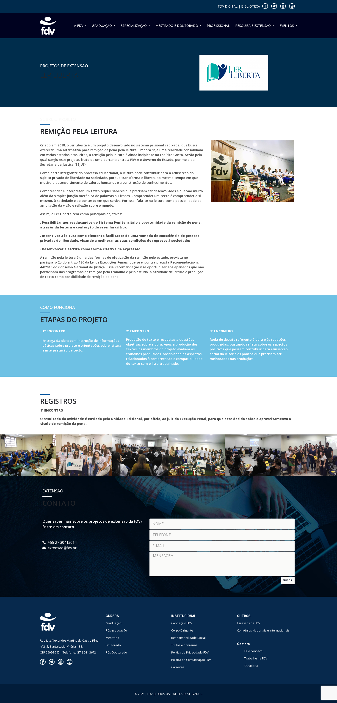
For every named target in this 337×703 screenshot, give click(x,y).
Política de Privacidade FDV (190, 652)
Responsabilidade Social (188, 638)
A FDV (78, 25)
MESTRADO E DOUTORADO (176, 25)
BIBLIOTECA (250, 6)
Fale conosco (253, 651)
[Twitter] (274, 6)
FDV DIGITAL (228, 6)
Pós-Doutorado (116, 652)
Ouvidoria (251, 666)
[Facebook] (265, 6)
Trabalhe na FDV (255, 658)
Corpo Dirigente (182, 630)
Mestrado (112, 638)
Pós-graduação (116, 630)
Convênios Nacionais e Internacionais (263, 630)
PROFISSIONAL (218, 25)
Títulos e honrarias (184, 645)
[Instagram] (292, 6)
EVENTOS (286, 25)
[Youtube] (283, 6)
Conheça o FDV (181, 623)
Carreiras (177, 667)
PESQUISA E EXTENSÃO (253, 25)
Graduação (114, 623)
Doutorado (113, 645)
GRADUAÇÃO (102, 25)
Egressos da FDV (248, 623)
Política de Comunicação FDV (191, 660)
